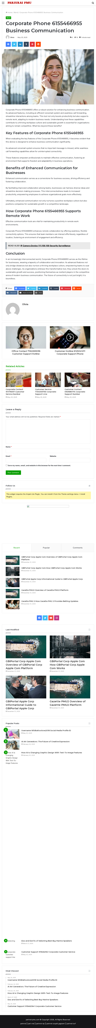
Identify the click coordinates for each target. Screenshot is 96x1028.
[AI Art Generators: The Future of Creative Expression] (13, 745)
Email (9, 456)
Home (9, 12)
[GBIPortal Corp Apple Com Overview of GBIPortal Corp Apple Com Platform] (13, 560)
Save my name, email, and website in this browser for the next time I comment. (39, 465)
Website (53, 456)
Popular (46, 548)
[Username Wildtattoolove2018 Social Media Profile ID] (13, 734)
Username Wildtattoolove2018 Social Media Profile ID (46, 730)
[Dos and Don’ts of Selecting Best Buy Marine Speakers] (13, 944)
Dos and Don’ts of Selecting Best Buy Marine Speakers (46, 941)
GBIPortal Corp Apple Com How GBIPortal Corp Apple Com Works (51, 568)
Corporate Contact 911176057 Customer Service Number (15, 391)
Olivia (12, 37)
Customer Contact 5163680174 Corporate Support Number (75, 391)
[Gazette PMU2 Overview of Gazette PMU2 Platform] (13, 593)
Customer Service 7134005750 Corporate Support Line (45, 391)
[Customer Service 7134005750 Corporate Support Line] (48, 380)
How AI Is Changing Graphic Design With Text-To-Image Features (51, 753)
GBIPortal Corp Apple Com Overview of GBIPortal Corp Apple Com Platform (24, 665)
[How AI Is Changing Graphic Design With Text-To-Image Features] (13, 844)
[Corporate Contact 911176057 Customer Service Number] (18, 380)
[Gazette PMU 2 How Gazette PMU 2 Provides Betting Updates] (13, 604)
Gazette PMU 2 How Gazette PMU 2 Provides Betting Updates (49, 601)
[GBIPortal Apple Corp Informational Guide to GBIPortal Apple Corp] (13, 582)
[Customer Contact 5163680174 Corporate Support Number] (77, 380)
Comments (77, 548)
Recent (17, 548)
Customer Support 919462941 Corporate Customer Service (48, 952)
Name (9, 447)
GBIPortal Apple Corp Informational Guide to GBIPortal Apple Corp (52, 579)
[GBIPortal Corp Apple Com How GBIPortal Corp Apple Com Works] (13, 571)
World (16, 12)
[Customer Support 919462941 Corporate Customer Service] (13, 955)
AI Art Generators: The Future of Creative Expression (45, 741)
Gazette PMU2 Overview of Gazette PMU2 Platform (44, 590)
